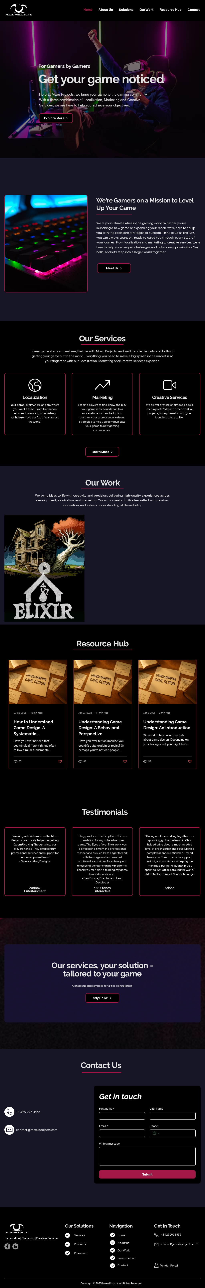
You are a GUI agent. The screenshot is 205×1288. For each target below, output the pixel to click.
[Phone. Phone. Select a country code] (156, 1133)
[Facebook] (7, 1246)
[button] (126, 9)
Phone (154, 1126)
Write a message (109, 1143)
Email (103, 1126)
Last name (156, 1108)
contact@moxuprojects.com (179, 1244)
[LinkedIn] (15, 1246)
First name (106, 1108)
